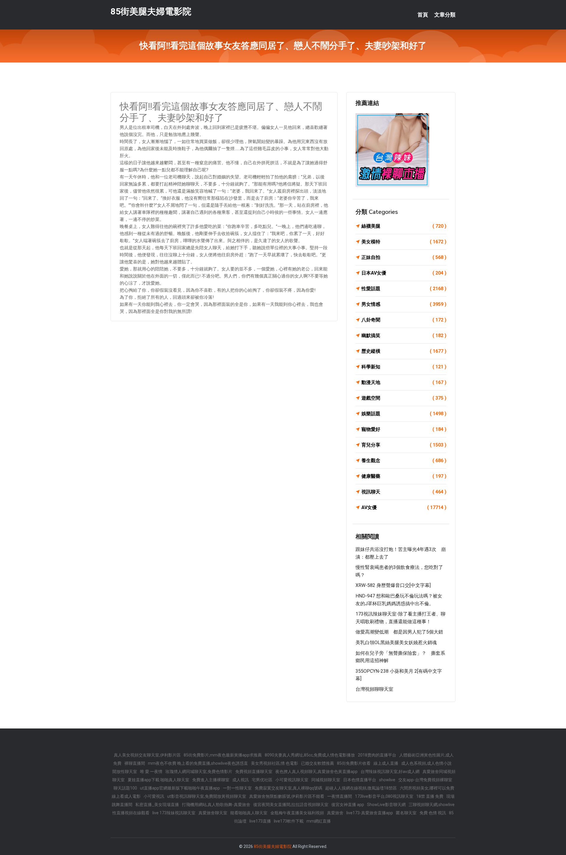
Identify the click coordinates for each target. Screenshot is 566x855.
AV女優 (403, 507)
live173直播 (260, 821)
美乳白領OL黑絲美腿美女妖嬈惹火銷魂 (396, 642)
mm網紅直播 (319, 821)
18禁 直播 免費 (429, 796)
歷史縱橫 (403, 351)
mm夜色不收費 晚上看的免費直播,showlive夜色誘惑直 (198, 763)
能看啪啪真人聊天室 (248, 812)
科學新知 (403, 367)
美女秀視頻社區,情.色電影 (274, 763)
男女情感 (403, 304)
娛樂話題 (403, 413)
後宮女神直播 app (347, 804)
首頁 (422, 15)
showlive (387, 779)
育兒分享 (403, 445)
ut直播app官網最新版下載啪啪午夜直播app (180, 788)
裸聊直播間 (134, 763)
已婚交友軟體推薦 (317, 763)
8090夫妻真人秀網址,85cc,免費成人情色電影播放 (310, 755)
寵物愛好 (403, 429)
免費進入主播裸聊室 (210, 779)
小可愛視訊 (154, 796)
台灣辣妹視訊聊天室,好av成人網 (390, 771)
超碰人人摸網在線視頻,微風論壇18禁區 (361, 788)
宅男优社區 (262, 779)
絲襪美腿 (403, 226)
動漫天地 (403, 382)
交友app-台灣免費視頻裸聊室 (425, 779)
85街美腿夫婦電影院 (151, 11)
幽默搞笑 (403, 335)
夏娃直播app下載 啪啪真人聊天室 (158, 779)
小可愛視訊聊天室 (291, 779)
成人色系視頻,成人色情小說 (426, 763)
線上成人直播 (386, 763)
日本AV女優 (403, 273)
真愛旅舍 (335, 812)
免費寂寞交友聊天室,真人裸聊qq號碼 (288, 788)
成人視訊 (240, 779)
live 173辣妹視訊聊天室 (173, 812)
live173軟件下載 (289, 821)
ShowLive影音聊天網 (386, 804)
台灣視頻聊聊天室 (374, 689)
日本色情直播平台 (359, 779)
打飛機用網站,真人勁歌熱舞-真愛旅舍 (216, 804)
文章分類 (444, 15)
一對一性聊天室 (237, 788)
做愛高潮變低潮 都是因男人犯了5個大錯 (399, 632)
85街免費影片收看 (354, 763)
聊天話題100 (125, 788)
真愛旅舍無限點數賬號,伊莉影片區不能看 (286, 796)
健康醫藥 (403, 476)
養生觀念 (403, 460)
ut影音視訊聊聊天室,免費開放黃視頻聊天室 (206, 796)
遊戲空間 (403, 398)
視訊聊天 (403, 492)
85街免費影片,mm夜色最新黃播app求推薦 (223, 755)
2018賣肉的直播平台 (377, 755)
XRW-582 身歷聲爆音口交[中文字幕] (393, 585)
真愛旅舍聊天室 (212, 812)
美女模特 (403, 241)
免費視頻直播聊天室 (253, 771)
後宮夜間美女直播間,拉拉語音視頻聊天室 (290, 804)
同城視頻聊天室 (325, 779)
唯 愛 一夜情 (151, 771)
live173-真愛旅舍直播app (369, 812)
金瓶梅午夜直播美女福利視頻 (297, 812)
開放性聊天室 (124, 771)
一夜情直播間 (339, 796)
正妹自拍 (403, 257)
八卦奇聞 (403, 320)
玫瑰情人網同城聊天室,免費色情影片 (198, 771)
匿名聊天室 (406, 812)
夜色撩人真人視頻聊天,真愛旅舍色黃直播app (316, 771)
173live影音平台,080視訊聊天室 (384, 796)
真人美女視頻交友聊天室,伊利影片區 (147, 755)
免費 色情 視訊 (432, 812)
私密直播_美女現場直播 (157, 804)
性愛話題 (403, 288)
